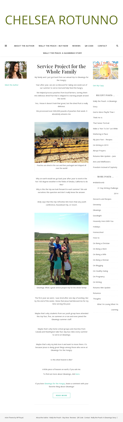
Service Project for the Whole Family (61, 69)
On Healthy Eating (100, 271)
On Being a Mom (100, 249)
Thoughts (97, 298)
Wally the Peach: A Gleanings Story (62, 53)
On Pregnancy (99, 276)
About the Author (24, 46)
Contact (102, 46)
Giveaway (97, 204)
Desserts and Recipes (102, 199)
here (78, 374)
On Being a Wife (99, 254)
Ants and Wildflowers (102, 161)
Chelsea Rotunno (61, 20)
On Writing (97, 282)
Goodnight (97, 215)
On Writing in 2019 (100, 145)
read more (61, 395)
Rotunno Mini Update (101, 287)
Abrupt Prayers (99, 150)
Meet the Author (11, 85)
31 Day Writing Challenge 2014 (108, 191)
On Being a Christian (101, 243)
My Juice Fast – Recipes (102, 139)
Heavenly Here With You (103, 221)
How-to (96, 238)
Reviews (76, 46)
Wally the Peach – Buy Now (53, 46)
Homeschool (98, 232)
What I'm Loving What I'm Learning (107, 307)
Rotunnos (97, 293)
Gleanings (97, 210)
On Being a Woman (101, 260)
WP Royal (19, 417)
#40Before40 (98, 182)
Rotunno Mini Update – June (104, 156)
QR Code (89, 46)
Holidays (96, 226)
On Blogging (98, 265)
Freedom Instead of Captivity (105, 167)
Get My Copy (98, 85)
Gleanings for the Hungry (54, 383)
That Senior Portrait (101, 123)
